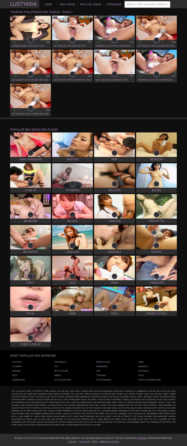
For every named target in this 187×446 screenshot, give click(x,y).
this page (141, 438)
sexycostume (61, 371)
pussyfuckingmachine (149, 380)
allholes (17, 362)
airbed (57, 375)
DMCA (95, 441)
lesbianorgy (18, 380)
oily (56, 366)
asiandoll (143, 366)
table (141, 362)
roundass (143, 371)
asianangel (102, 366)
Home (48, 4)
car (98, 371)
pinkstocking (103, 362)
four (140, 375)
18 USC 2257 (84, 441)
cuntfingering (103, 380)
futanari (16, 366)
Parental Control (109, 441)
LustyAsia (23, 3)
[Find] (173, 4)
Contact (72, 441)
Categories (113, 4)
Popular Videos (90, 4)
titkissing (101, 375)
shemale (16, 371)
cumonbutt (60, 362)
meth (14, 375)
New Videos (67, 4)
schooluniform (62, 380)
